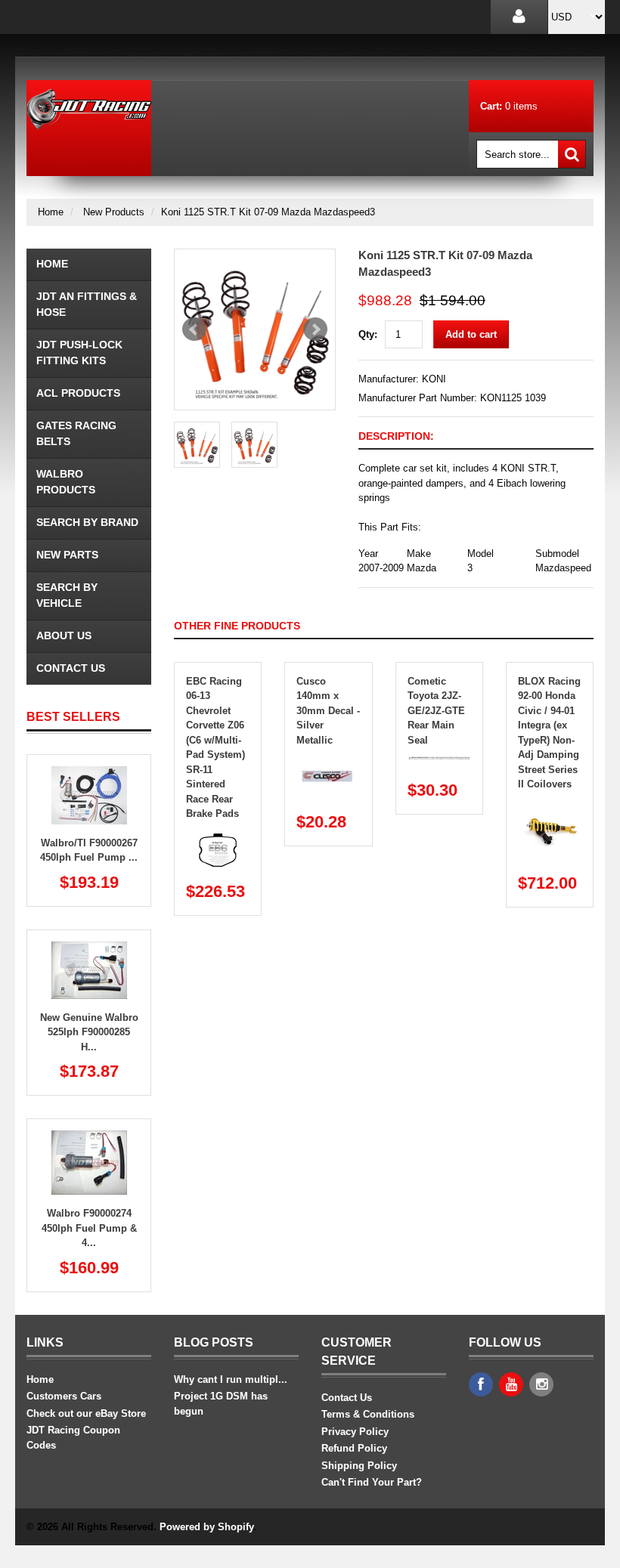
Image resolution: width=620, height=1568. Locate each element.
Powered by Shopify (206, 1526)
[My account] (519, 17)
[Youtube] (511, 1384)
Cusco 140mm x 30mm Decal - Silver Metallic (328, 711)
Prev (194, 329)
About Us (63, 635)
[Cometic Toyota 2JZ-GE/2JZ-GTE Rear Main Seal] (439, 762)
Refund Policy (354, 1448)
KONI (434, 379)
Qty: (367, 334)
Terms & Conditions (367, 1414)
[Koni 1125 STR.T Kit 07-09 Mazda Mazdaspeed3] (255, 329)
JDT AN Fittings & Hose (86, 304)
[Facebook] (481, 1384)
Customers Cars (63, 1396)
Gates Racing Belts (76, 433)
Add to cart (471, 334)
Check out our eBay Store (86, 1413)
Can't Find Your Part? (371, 1482)
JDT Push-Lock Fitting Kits (79, 352)
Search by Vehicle (67, 595)
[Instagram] (541, 1384)
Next (315, 329)
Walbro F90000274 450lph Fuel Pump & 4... (89, 1228)
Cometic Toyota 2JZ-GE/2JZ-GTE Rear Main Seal (436, 711)
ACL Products (78, 393)
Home (51, 212)
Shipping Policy (359, 1465)
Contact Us (70, 668)
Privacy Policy (355, 1431)
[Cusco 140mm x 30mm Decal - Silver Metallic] (328, 762)
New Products (113, 212)
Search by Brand (87, 522)
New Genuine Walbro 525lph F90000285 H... (89, 1032)
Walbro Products (65, 482)
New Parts (67, 555)
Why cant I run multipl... (230, 1379)
